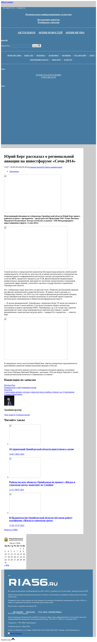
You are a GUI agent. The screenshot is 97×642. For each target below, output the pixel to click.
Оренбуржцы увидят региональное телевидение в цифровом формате (37, 99)
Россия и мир (80, 55)
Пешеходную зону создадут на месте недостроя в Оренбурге (37, 105)
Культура (68, 60)
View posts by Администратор (17, 415)
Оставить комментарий (52, 167)
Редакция (18, 612)
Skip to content (7, 2)
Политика (40, 55)
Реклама (30, 612)
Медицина (66, 55)
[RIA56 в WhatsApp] (48, 80)
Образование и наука (39, 60)
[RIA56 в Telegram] (49, 80)
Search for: (5, 46)
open (3, 86)
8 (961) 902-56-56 (48, 77)
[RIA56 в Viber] (47, 80)
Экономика (53, 55)
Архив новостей (51, 32)
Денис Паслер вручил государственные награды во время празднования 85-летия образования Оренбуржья (37, 94)
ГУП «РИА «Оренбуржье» (50, 612)
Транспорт (56, 60)
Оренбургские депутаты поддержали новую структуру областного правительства (37, 102)
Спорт (91, 55)
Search (35, 46)
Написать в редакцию (48, 75)
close (3, 69)
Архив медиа (75, 32)
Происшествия (14, 55)
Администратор (35, 167)
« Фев (6, 565)
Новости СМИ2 (11, 530)
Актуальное (26, 32)
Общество (28, 55)
